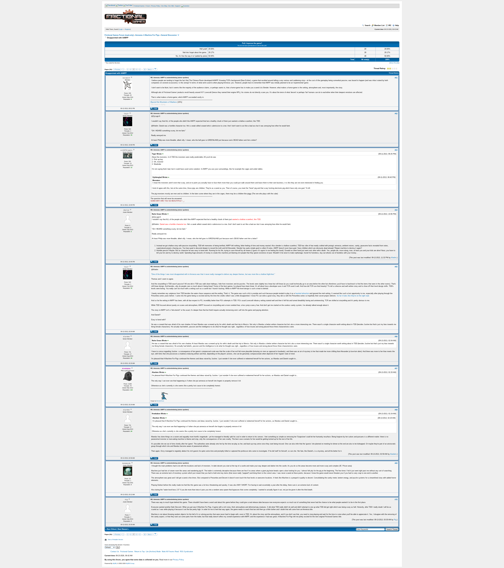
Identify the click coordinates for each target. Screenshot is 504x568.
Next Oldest (111, 529)
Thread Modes (394, 73)
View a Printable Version (115, 539)
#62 (396, 114)
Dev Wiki (171, 6)
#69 (396, 463)
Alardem (393, 454)
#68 (396, 410)
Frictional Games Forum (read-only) (119, 35)
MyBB (115, 563)
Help (397, 25)
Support (177, 6)
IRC (389, 25)
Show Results (394, 63)
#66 (396, 337)
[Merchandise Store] (185, 6)
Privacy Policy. (178, 560)
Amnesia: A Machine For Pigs (147, 35)
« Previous (117, 69)
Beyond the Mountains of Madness (164, 102)
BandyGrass (160, 401)
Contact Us (115, 552)
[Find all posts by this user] (154, 109)
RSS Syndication (186, 552)
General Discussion (169, 35)
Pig (395, 520)
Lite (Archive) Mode (153, 552)
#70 (396, 500)
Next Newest (123, 529)
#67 (396, 368)
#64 (396, 210)
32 (145, 69)
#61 (396, 78)
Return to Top (139, 552)
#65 (396, 267)
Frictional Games (139, 6)
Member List (379, 25)
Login (121, 29)
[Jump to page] (155, 69)
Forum (148, 6)
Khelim (393, 258)
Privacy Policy (155, 6)
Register (127, 29)
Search (367, 25)
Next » (150, 69)
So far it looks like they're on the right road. (353, 296)
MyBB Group (130, 563)
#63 (396, 150)
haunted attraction (302, 293)
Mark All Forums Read (170, 552)
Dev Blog (164, 6)
